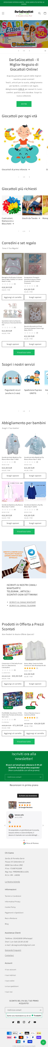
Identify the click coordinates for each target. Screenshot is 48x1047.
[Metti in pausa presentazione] (45, 50)
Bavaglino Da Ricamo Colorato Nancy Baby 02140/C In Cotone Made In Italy (12, 279)
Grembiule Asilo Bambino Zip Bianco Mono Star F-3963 (11, 458)
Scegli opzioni (35, 297)
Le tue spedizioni (11, 986)
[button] (3, 13)
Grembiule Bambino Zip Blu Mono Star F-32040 (33, 506)
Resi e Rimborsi (11, 918)
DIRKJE (21, 89)
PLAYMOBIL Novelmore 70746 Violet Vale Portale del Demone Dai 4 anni (12, 715)
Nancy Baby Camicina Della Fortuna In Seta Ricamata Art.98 (35, 664)
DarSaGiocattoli (21, 1046)
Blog (6, 924)
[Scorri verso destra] (29, 177)
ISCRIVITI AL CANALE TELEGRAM (22, 605)
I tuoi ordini (9, 981)
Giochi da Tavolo (30, 218)
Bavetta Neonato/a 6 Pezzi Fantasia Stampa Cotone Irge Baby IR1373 (34, 328)
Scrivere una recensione (28, 796)
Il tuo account (10, 969)
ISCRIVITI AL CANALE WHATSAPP (22, 602)
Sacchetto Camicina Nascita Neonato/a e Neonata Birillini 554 (12, 323)
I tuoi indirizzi (10, 975)
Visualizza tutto (24, 352)
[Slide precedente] (18, 50)
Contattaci (9, 955)
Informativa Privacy (12, 901)
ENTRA (24, 34)
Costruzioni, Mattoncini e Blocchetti (7, 221)
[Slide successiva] (29, 50)
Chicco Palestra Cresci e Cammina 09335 (32, 714)
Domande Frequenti (13, 950)
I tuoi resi (9, 992)
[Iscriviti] (40, 777)
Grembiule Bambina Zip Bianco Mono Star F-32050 (12, 506)
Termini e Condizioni (13, 896)
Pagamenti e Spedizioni (14, 913)
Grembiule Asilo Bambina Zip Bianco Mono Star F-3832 (34, 458)
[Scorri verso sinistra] (18, 177)
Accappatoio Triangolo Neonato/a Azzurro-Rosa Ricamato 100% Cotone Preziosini (32, 280)
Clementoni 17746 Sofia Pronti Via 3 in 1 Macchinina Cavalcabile (12, 665)
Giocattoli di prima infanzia (14, 169)
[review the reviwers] (10, 822)
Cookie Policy (10, 907)
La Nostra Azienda (12, 882)
